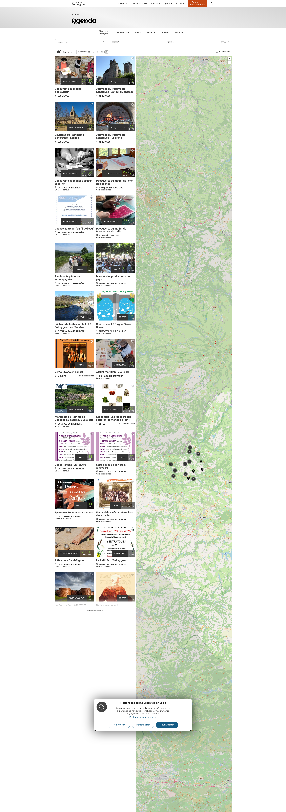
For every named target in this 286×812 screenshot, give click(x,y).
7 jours (165, 32)
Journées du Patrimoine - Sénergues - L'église (70, 136)
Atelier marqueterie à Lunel (112, 372)
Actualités (180, 3)
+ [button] (229, 58)
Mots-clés (63, 42)
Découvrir (123, 3)
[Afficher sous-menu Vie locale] (161, 3)
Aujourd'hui (123, 32)
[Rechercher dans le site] (211, 4)
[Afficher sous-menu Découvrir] (129, 3)
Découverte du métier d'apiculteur (68, 90)
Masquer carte (224, 52)
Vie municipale (139, 3)
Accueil (75, 14)
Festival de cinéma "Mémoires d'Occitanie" (114, 514)
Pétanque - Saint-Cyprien (70, 560)
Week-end (151, 32)
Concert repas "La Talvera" (71, 464)
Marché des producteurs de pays (113, 278)
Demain (138, 32)
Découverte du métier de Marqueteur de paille (111, 230)
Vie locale (155, 3)
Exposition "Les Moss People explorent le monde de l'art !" (113, 418)
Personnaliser (143, 725)
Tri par (82, 52)
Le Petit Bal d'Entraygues (111, 560)
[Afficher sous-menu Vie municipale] (148, 3)
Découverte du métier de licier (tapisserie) (114, 182)
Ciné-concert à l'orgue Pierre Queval (113, 326)
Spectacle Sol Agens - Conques (74, 512)
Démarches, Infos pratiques (197, 3)
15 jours (179, 32)
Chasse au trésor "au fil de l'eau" (74, 228)
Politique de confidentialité (143, 717)
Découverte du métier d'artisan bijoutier (73, 182)
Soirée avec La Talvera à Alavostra (111, 466)
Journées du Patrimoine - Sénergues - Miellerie (111, 136)
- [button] (229, 62)
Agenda (168, 3)
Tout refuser (119, 725)
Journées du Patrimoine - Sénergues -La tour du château (115, 90)
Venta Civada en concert (69, 372)
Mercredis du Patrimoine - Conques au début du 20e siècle (74, 418)
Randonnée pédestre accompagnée (67, 278)
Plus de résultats (94, 611)
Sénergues (79, 3)
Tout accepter (167, 725)
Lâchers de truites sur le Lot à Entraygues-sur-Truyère (73, 326)
